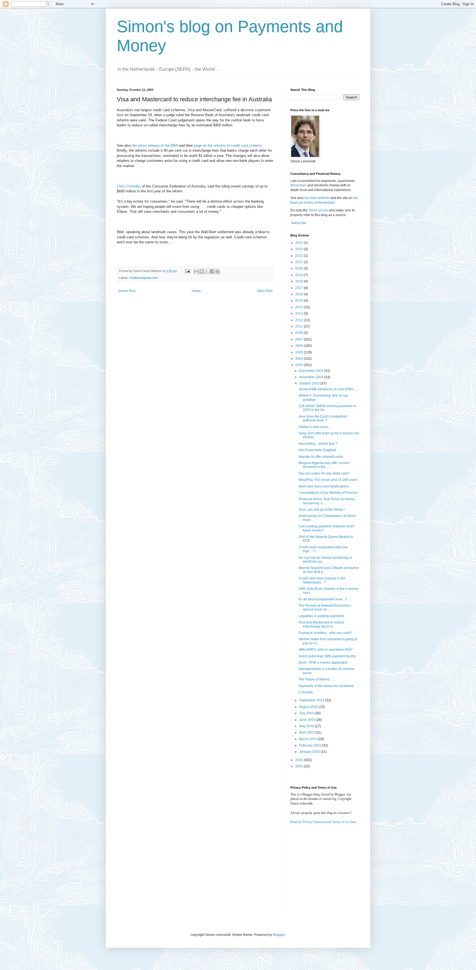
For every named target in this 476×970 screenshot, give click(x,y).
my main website (316, 198)
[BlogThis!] (201, 271)
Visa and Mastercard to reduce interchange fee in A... (321, 624)
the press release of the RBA (155, 145)
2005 (299, 352)
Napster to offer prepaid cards (321, 457)
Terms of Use (318, 210)
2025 (299, 243)
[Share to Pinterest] (217, 271)
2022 (299, 256)
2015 (299, 301)
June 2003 (307, 720)
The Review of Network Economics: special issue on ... (325, 607)
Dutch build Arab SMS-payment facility (327, 656)
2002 (299, 760)
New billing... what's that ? (318, 444)
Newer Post (127, 291)
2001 (299, 766)
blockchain (298, 185)
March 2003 (308, 739)
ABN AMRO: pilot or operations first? (326, 650)
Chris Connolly (128, 186)
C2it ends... (307, 692)
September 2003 (312, 700)
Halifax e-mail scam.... (315, 427)
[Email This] (196, 271)
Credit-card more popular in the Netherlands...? (322, 580)
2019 (299, 275)
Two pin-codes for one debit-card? (324, 473)
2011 (299, 326)
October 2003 (309, 383)
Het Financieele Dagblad (317, 450)
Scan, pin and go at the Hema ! (322, 509)
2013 (299, 313)
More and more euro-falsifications (324, 486)
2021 (299, 262)
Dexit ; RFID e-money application (323, 662)
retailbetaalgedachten (143, 277)
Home (196, 291)
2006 (299, 346)
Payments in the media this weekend (326, 686)
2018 (299, 281)
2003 (299, 365)
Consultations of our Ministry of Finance (328, 493)
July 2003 (307, 713)
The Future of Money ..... (316, 679)
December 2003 (311, 371)
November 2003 (311, 377)
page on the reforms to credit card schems (228, 145)
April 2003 (307, 732)
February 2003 (310, 745)
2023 (299, 249)
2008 (299, 333)
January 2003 (310, 752)
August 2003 (309, 707)
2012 (299, 320)
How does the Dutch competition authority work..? (323, 418)
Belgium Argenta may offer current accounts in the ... (324, 465)
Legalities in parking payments (321, 616)
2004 (299, 359)
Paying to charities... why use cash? (325, 633)
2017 (299, 288)
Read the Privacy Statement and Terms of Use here (323, 822)
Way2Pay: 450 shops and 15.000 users (328, 480)
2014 (299, 307)
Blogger (279, 935)
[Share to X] (207, 271)
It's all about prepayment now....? (323, 599)
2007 (299, 339)
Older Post (264, 291)
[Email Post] (187, 271)
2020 (299, 268)
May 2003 (307, 726)
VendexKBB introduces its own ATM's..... (328, 389)
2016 (299, 294)
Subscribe (298, 223)
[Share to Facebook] (212, 271)
